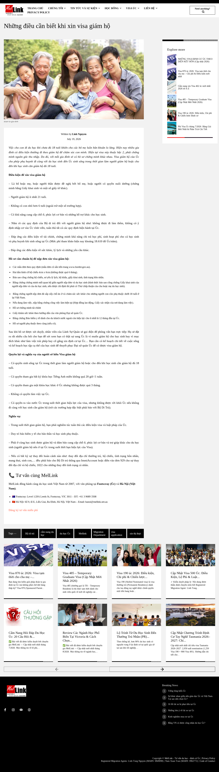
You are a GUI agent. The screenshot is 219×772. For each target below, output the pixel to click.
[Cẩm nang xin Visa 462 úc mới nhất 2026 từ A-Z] (171, 87)
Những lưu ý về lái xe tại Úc (181, 710)
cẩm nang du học (47, 533)
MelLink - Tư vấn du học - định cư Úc (182, 758)
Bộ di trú (29, 533)
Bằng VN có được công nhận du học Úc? (186, 723)
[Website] (29, 710)
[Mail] (21, 710)
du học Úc (65, 533)
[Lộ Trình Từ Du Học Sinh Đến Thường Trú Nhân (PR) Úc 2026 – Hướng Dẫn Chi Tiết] (136, 615)
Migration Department (99, 533)
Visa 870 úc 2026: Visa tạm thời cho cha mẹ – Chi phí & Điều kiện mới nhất (194, 74)
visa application (116, 533)
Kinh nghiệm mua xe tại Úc (180, 716)
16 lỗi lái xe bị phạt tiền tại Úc (182, 704)
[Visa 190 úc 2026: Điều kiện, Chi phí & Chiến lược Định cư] (171, 114)
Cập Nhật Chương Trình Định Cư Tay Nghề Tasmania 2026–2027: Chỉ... (190, 636)
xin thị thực (135, 533)
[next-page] (162, 669)
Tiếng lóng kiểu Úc (177, 691)
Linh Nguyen (79, 134)
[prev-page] (57, 669)
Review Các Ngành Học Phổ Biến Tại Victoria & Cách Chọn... (81, 636)
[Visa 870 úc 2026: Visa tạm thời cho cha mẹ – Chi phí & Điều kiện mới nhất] (171, 74)
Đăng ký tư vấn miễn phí (23, 510)
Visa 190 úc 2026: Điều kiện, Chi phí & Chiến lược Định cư (195, 114)
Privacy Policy (208, 758)
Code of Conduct (207, 761)
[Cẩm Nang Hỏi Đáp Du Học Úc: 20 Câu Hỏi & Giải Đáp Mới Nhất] (28, 615)
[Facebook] (153, 43)
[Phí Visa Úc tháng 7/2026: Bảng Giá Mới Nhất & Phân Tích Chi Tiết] (171, 128)
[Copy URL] (153, 50)
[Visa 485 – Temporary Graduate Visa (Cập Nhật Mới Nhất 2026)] (171, 101)
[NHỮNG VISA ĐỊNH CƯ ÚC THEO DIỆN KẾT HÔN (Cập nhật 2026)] (171, 60)
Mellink (83, 533)
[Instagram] (13, 710)
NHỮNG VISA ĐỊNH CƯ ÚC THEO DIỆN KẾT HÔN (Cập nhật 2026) (195, 60)
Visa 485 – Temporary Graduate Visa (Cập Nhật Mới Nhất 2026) (82, 576)
